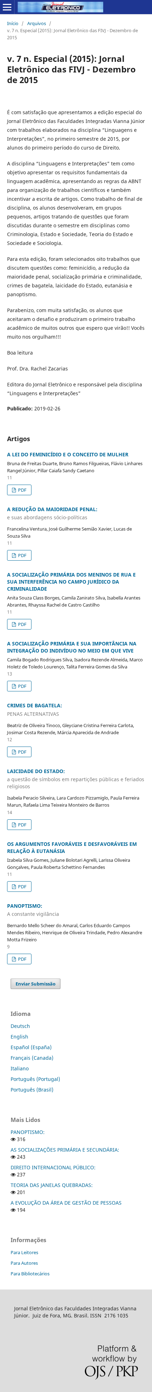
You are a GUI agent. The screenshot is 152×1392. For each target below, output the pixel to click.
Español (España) (31, 1047)
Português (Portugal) (35, 1079)
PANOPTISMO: (28, 1132)
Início (12, 23)
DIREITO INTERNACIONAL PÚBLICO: (53, 1167)
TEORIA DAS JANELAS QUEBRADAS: (52, 1185)
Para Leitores (24, 1252)
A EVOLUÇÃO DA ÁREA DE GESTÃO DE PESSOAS (66, 1202)
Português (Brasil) (32, 1089)
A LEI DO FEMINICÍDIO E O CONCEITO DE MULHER (67, 454)
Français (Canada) (32, 1057)
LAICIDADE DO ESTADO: (75, 779)
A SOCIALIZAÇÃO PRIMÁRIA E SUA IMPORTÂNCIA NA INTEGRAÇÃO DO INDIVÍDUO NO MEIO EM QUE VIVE (71, 647)
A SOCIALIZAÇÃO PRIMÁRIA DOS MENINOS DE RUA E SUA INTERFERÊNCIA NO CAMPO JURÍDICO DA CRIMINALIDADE (71, 581)
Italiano (20, 1068)
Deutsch (20, 1026)
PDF (22, 490)
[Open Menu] (7, 7)
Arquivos (36, 23)
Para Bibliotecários (30, 1273)
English (19, 1036)
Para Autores (24, 1263)
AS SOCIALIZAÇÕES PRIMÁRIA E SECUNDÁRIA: (65, 1149)
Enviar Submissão (35, 984)
